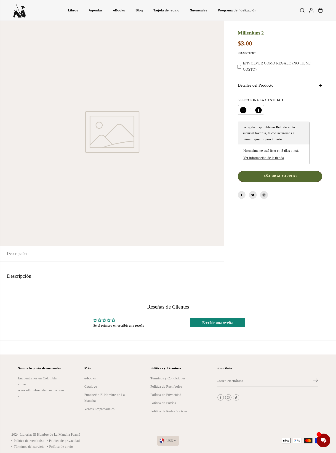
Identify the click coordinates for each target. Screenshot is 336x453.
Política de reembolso (29, 440)
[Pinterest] (264, 195)
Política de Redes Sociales (168, 411)
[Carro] (320, 10)
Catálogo (90, 386)
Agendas (96, 10)
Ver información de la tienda (263, 158)
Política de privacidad (64, 440)
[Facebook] (241, 195)
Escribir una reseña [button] (217, 323)
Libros (73, 10)
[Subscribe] (315, 381)
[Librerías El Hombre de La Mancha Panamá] (19, 10)
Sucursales (198, 10)
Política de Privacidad (165, 395)
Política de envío (61, 446)
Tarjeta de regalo (166, 10)
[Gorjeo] (253, 195)
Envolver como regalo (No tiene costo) (277, 66)
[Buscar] (302, 10)
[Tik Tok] (236, 397)
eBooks (119, 10)
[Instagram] (228, 397)
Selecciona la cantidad (260, 100)
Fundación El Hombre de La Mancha (104, 397)
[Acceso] (311, 10)
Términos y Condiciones (167, 378)
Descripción (17, 253)
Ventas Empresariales (99, 409)
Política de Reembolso (166, 386)
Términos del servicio (29, 446)
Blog (139, 10)
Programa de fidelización (237, 10)
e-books (90, 378)
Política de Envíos (163, 403)
